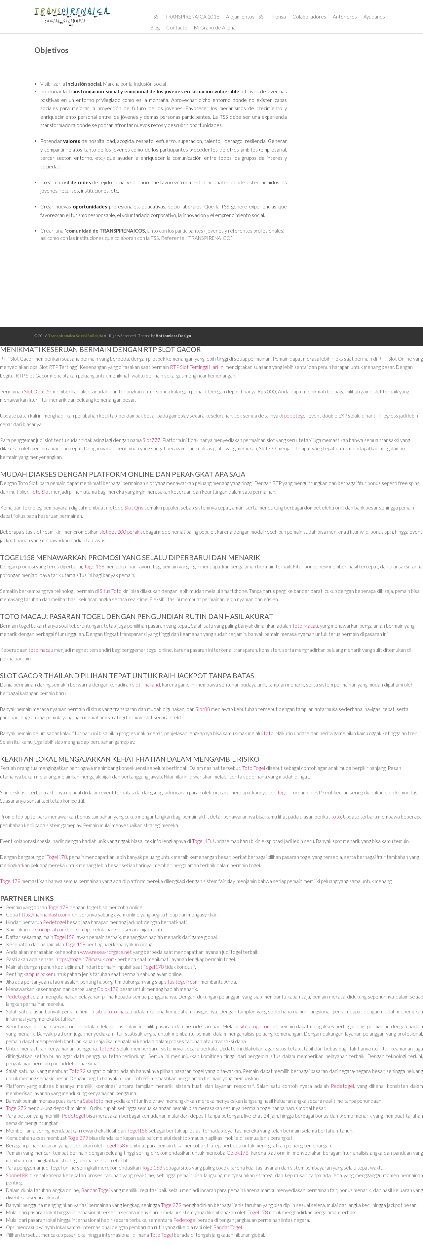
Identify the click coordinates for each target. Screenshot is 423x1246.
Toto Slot (40, 492)
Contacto (176, 27)
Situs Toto (111, 591)
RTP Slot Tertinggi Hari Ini (197, 367)
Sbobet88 (17, 1175)
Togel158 (94, 566)
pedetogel (295, 416)
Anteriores (345, 17)
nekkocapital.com (47, 929)
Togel (282, 792)
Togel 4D (201, 841)
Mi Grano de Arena (215, 27)
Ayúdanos (374, 17)
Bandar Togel (95, 1190)
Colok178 (108, 989)
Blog (155, 27)
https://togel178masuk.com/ (86, 959)
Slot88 (203, 709)
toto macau (40, 650)
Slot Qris (134, 508)
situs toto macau (114, 1011)
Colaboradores (309, 17)
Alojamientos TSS (245, 17)
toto (269, 733)
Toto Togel (253, 768)
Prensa (278, 17)
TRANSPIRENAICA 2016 (192, 17)
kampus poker (38, 974)
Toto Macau (305, 626)
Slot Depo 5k (38, 391)
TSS (154, 17)
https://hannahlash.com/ (44, 914)
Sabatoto (93, 1101)
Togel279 (16, 1108)
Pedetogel (54, 922)
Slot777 (151, 440)
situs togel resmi (182, 982)
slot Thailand (146, 685)
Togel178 (57, 857)
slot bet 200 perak (119, 532)
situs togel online (258, 1026)
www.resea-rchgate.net (106, 952)
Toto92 (107, 1048)
